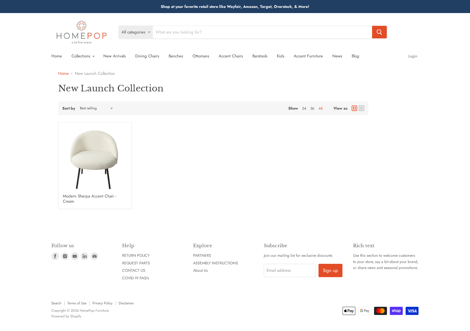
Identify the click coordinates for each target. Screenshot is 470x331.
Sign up (330, 270)
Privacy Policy (102, 303)
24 (304, 108)
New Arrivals (114, 56)
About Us (200, 270)
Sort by (68, 108)
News (337, 56)
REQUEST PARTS (136, 263)
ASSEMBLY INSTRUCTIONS (215, 263)
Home (56, 56)
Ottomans (201, 56)
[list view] (361, 108)
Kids (280, 56)
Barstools (259, 56)
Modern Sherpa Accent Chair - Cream (89, 199)
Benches (176, 56)
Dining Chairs (147, 56)
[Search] (379, 32)
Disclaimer (126, 303)
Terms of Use (76, 303)
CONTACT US (133, 270)
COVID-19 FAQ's (135, 278)
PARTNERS (202, 255)
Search (56, 303)
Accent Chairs (231, 56)
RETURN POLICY (136, 255)
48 (321, 108)
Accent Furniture (308, 56)
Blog (355, 56)
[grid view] (354, 108)
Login (412, 56)
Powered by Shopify (66, 316)
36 (312, 108)
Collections (82, 56)
